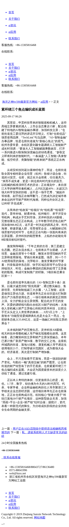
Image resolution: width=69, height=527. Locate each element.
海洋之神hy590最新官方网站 (20, 101)
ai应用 (44, 101)
